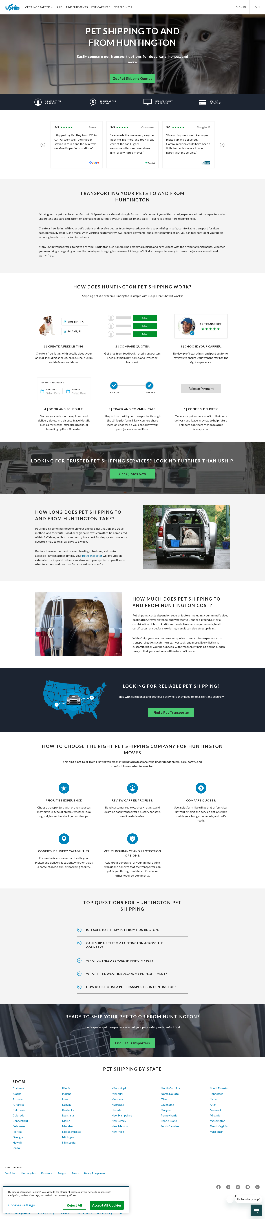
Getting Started (37, 7)
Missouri (117, 1093)
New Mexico (119, 1126)
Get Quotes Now (132, 474)
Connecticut (20, 1120)
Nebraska (117, 1104)
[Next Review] (222, 144)
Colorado (19, 1115)
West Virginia (219, 1126)
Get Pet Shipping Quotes (132, 79)
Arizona (18, 1099)
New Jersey (118, 1120)
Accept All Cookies (107, 1205)
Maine (66, 1120)
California (19, 1110)
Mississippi (118, 1088)
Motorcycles (28, 1173)
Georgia (18, 1137)
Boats (75, 1173)
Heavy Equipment (94, 1173)
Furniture (46, 1173)
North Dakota (170, 1093)
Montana (117, 1099)
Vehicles (10, 1173)
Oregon (166, 1110)
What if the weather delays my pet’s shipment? (126, 973)
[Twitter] (238, 1187)
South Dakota (219, 1088)
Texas (214, 1099)
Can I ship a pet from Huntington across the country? (125, 945)
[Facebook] (218, 1187)
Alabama (18, 1088)
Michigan (68, 1137)
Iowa (65, 1099)
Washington (217, 1120)
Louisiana (68, 1115)
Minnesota (69, 1142)
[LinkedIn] (257, 1187)
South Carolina (170, 1126)
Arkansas (18, 1104)
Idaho (16, 1148)
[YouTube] (248, 1187)
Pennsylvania (169, 1115)
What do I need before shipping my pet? (119, 960)
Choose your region (245, 1195)
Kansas (66, 1104)
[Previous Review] (42, 144)
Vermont (215, 1110)
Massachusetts (71, 1131)
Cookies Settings (21, 1205)
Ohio (164, 1099)
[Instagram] (228, 1187)
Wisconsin (216, 1131)
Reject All (74, 1205)
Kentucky (68, 1110)
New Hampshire (121, 1115)
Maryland (68, 1126)
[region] (66, 1199)
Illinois (66, 1088)
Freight (62, 1173)
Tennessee (216, 1093)
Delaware (19, 1126)
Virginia (215, 1115)
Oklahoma (167, 1104)
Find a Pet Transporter (171, 712)
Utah (213, 1104)
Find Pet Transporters (132, 1043)
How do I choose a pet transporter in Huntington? (131, 986)
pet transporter (92, 555)
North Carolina (170, 1088)
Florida (17, 1131)
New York (117, 1131)
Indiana (66, 1093)
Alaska (17, 1093)
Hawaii (17, 1142)
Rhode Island (169, 1120)
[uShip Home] (13, 7)
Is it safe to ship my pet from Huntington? (122, 929)
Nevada (116, 1110)
